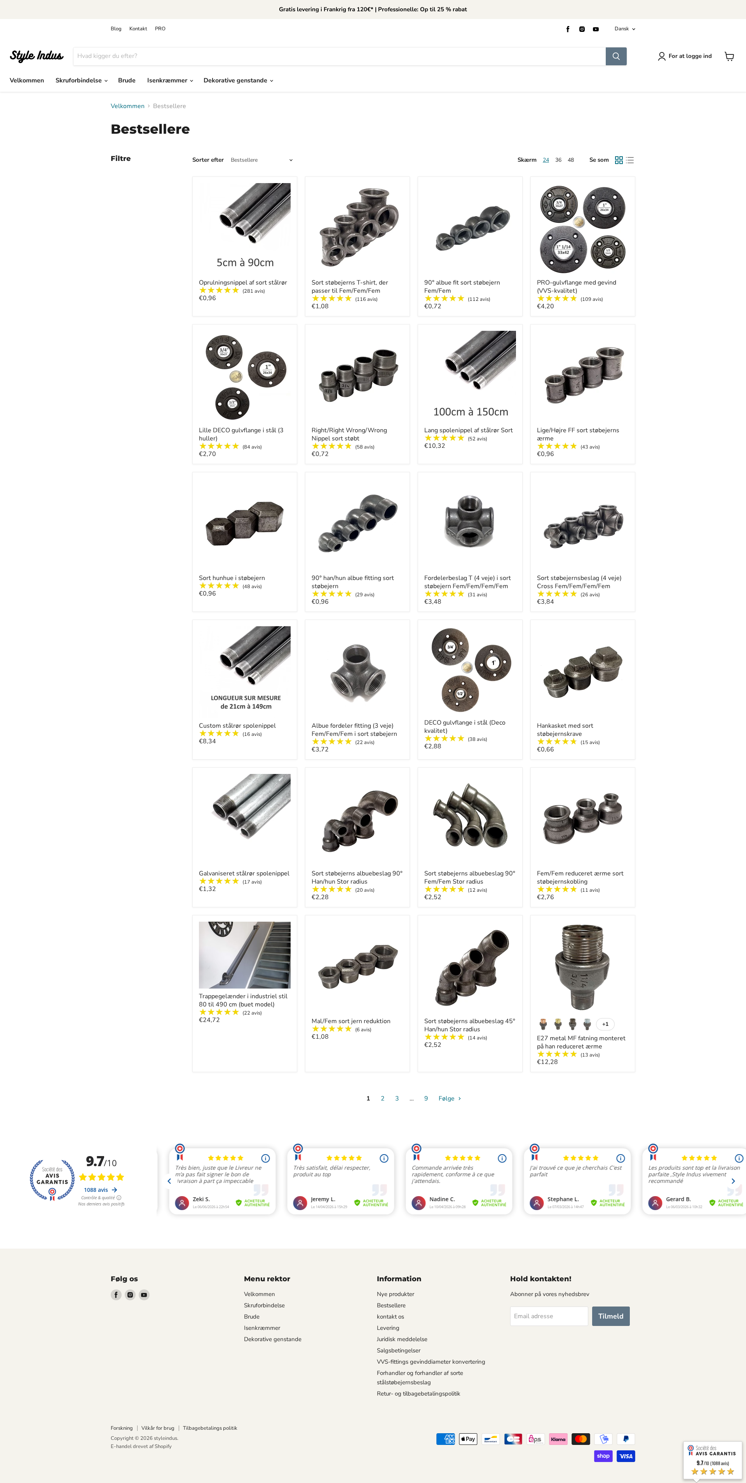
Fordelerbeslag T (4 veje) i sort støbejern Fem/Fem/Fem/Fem (467, 582)
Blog (116, 29)
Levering (388, 1328)
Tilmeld (611, 1316)
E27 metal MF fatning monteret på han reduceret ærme (581, 1042)
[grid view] (619, 160)
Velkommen (27, 80)
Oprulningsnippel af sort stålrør (243, 282)
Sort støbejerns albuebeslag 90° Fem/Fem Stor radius (469, 877)
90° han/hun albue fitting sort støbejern (353, 582)
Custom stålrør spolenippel (237, 725)
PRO (160, 29)
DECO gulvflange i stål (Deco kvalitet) (464, 726)
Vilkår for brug (157, 1428)
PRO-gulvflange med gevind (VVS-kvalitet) (576, 286)
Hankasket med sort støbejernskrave (565, 729)
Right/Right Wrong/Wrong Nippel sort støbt (349, 434)
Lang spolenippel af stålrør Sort (468, 430)
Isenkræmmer (168, 80)
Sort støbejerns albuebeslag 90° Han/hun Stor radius (357, 877)
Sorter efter (208, 160)
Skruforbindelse (79, 80)
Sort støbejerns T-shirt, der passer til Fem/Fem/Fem (350, 286)
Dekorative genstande (236, 80)
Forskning (122, 1428)
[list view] (629, 160)
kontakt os (390, 1317)
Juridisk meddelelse (402, 1339)
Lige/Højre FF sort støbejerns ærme (578, 434)
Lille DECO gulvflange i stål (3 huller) (241, 434)
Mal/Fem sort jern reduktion (351, 1021)
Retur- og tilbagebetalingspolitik (418, 1393)
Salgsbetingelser (398, 1350)
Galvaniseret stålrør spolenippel (244, 873)
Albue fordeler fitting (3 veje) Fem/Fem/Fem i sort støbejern (354, 729)
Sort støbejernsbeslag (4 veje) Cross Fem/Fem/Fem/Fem (579, 582)
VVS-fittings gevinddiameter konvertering (431, 1362)
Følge (447, 1098)
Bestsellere (391, 1305)
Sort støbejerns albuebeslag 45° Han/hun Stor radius (469, 1025)
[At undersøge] (616, 56)
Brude (127, 80)
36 (558, 160)
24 (546, 160)
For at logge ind (690, 56)
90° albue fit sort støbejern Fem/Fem (462, 286)
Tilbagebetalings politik (210, 1428)
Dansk (622, 28)
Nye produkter (395, 1294)
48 (571, 160)
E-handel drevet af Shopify (141, 1446)
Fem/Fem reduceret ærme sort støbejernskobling (580, 877)
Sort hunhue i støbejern (232, 578)
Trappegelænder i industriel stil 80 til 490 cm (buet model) (243, 1000)
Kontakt (138, 29)
